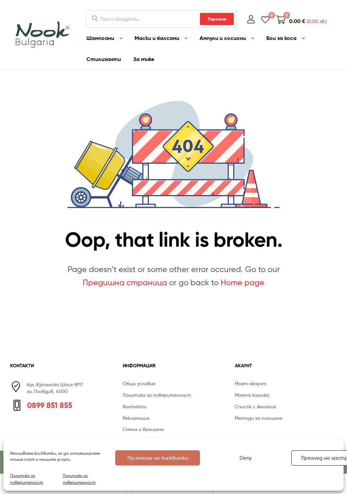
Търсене (216, 19)
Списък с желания (255, 406)
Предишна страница (125, 282)
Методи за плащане (258, 418)
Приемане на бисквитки (157, 458)
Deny (246, 458)
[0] (265, 19)
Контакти (135, 406)
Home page (242, 282)
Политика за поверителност (26, 479)
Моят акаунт (250, 383)
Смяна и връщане (143, 429)
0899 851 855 (49, 405)
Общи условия (139, 383)
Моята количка (252, 395)
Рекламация (136, 418)
